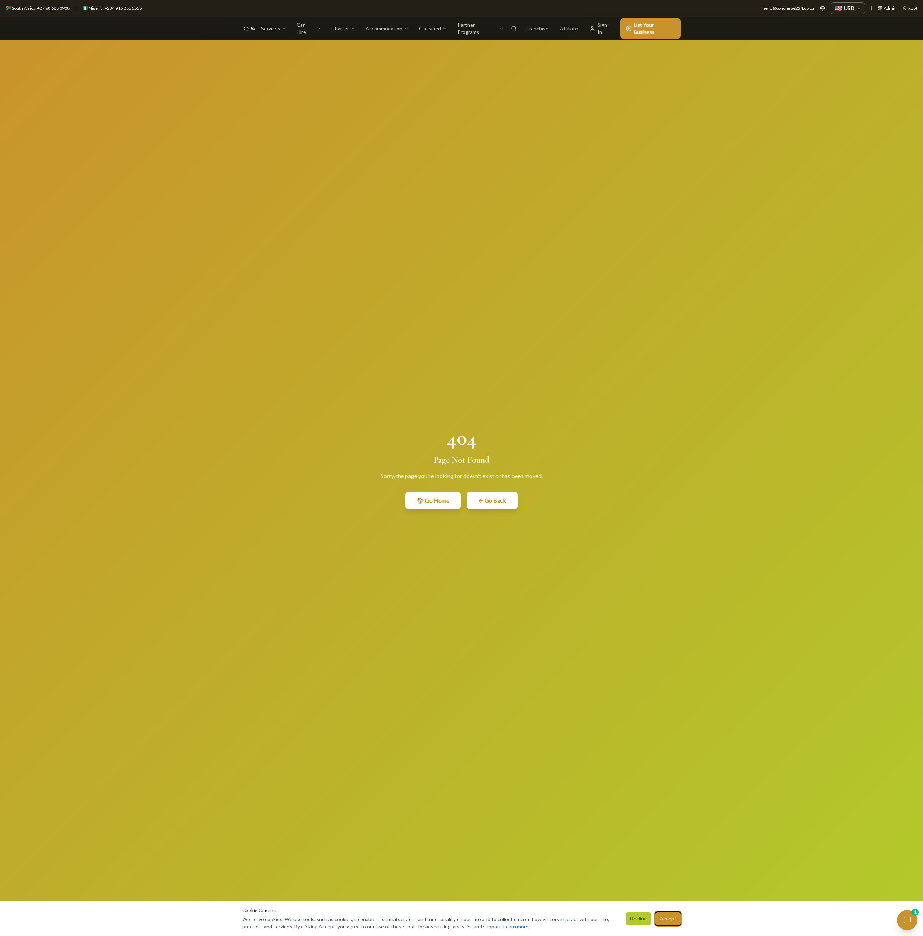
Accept (668, 918)
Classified (430, 28)
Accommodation (384, 28)
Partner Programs (468, 28)
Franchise (537, 28)
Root (912, 8)
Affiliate (569, 28)
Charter (340, 28)
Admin (890, 8)
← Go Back (492, 500)
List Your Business (644, 28)
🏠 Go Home (433, 500)
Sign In (602, 28)
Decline (638, 918)
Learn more (516, 926)
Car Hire (301, 28)
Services (270, 28)
